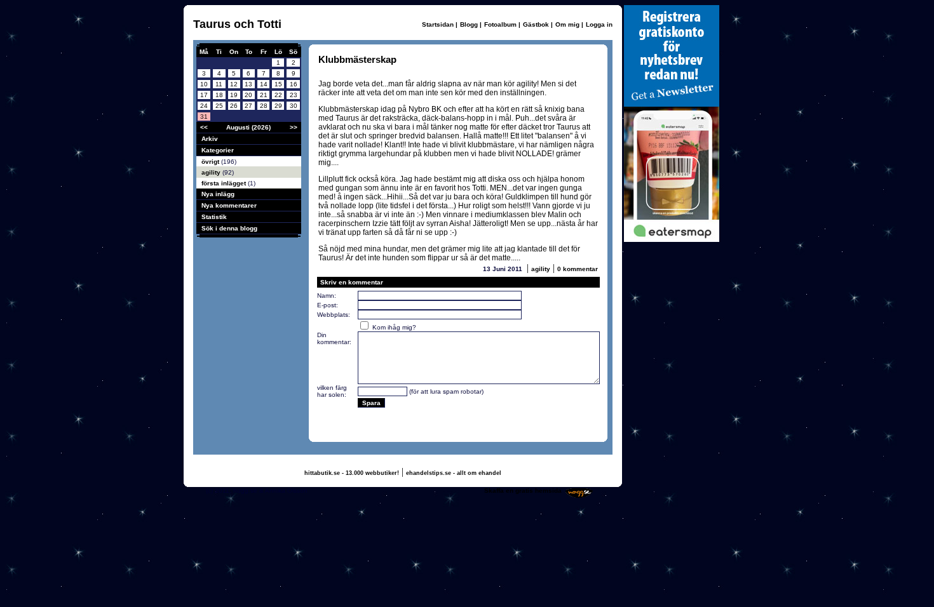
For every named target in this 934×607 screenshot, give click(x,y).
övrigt (211, 161)
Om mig (567, 24)
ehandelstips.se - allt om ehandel (453, 473)
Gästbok (536, 24)
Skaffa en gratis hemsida (523, 490)
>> (293, 127)
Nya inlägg (217, 193)
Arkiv (209, 138)
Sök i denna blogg (229, 228)
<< (204, 127)
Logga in (599, 24)
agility (211, 172)
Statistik (214, 216)
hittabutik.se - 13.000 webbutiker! (351, 473)
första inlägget (224, 183)
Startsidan (438, 24)
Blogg (469, 24)
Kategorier (217, 150)
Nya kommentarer (229, 205)
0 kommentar (577, 268)
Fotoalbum (500, 24)
